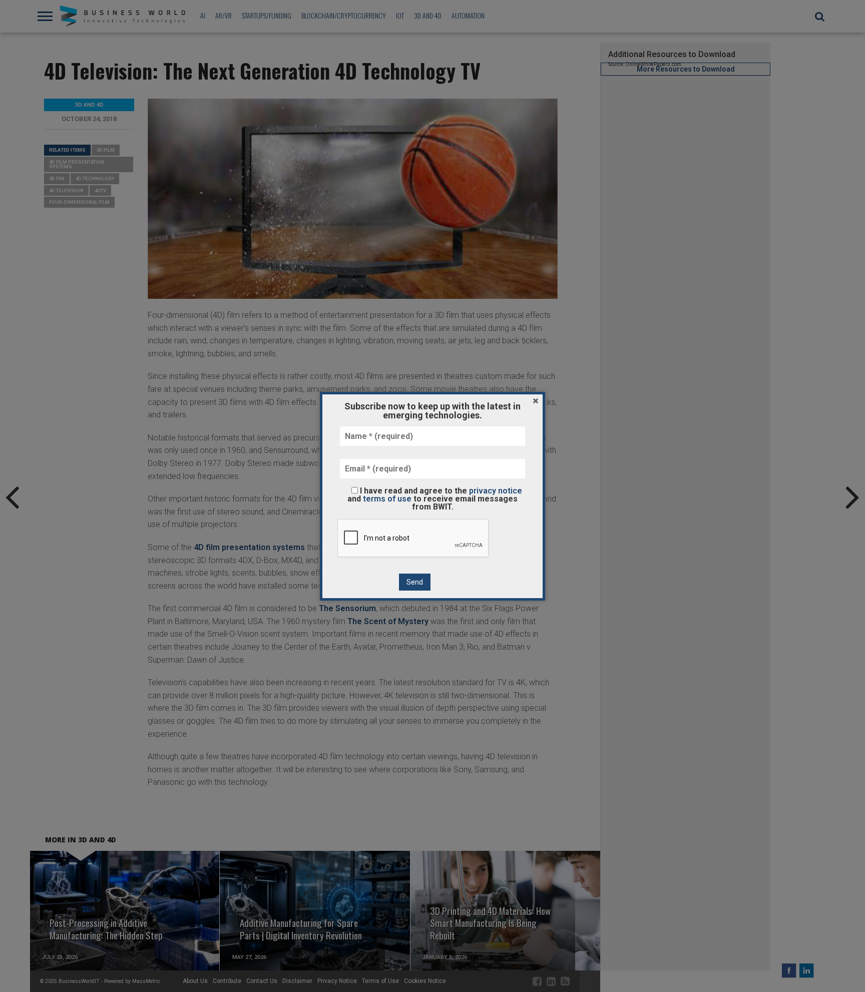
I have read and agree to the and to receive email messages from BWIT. (434, 498)
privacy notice (495, 490)
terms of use (387, 499)
